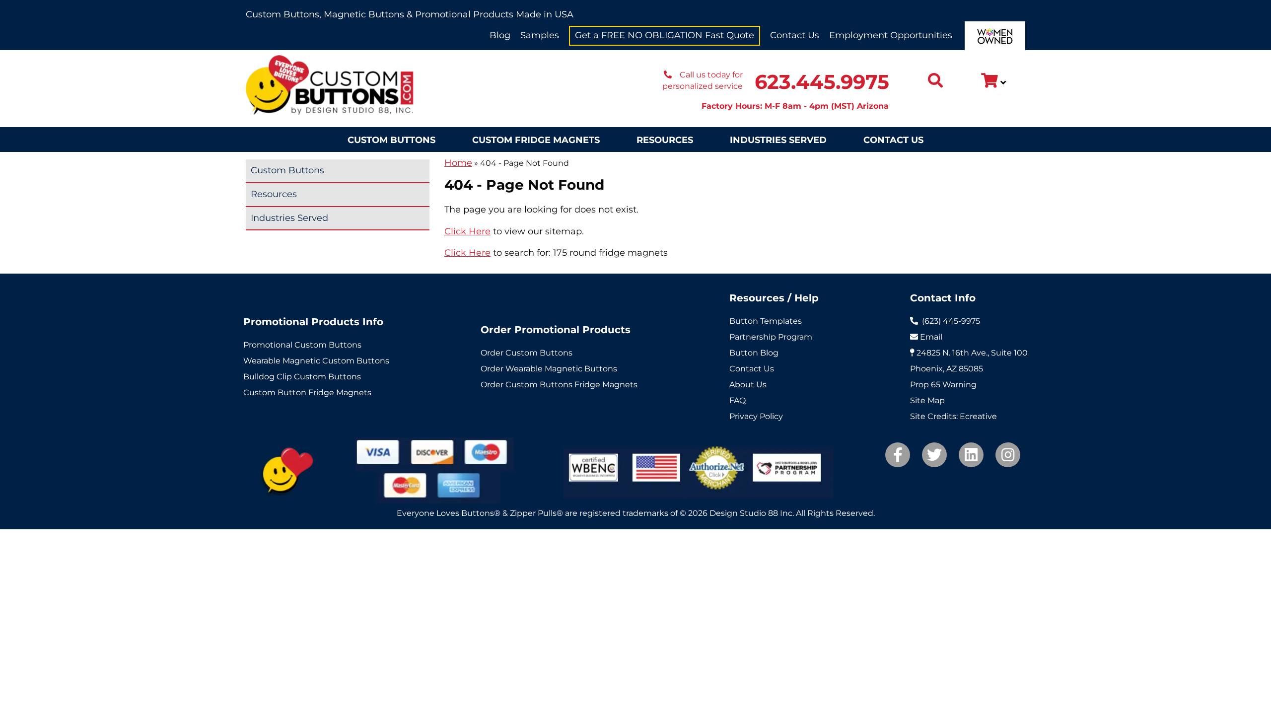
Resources (664, 140)
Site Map (927, 400)
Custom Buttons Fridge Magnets (571, 384)
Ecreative (978, 416)
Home (458, 162)
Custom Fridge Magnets (536, 140)
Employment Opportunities (890, 35)
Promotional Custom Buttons (302, 345)
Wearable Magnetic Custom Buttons (316, 360)
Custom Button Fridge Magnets (307, 392)
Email (931, 337)
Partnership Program (770, 337)
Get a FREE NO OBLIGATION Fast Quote (664, 35)
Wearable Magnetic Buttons (561, 368)
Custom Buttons (391, 140)
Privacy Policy (756, 416)
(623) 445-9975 (951, 321)
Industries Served (778, 140)
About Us (748, 384)
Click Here (467, 231)
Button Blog (753, 353)
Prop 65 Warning (943, 384)
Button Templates (765, 321)
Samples (539, 35)
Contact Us (794, 35)
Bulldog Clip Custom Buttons (302, 376)
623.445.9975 (822, 82)
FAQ (737, 400)
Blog (500, 35)
